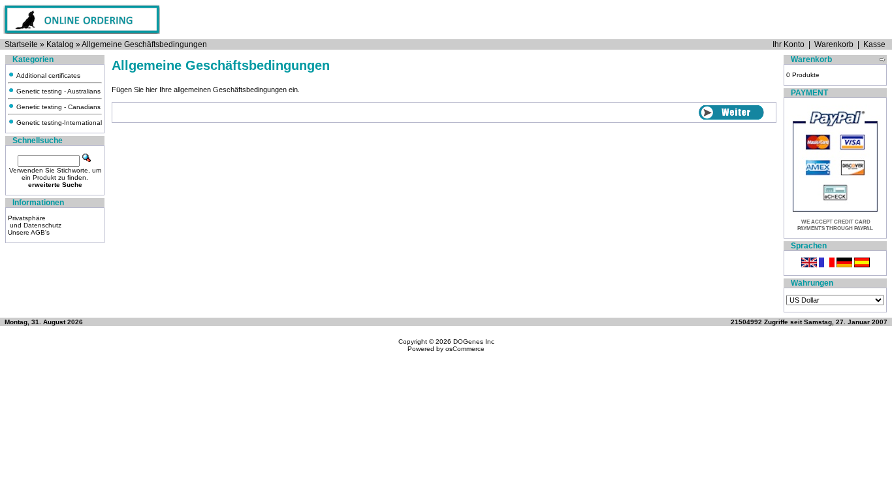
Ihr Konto (788, 44)
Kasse (874, 44)
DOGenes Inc (473, 341)
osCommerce (465, 348)
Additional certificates (47, 75)
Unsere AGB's (29, 232)
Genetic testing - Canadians (57, 106)
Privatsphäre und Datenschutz (34, 221)
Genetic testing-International (58, 122)
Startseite (21, 44)
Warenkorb (833, 44)
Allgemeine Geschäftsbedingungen (144, 44)
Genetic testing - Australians (57, 91)
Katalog (60, 44)
